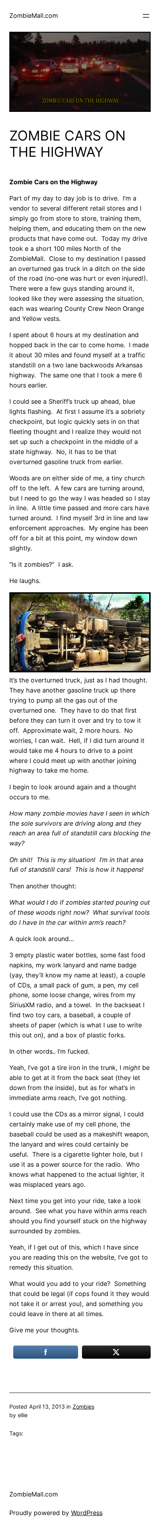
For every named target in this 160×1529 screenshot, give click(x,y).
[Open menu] (146, 16)
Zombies (83, 1406)
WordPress (87, 1513)
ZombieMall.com (33, 15)
